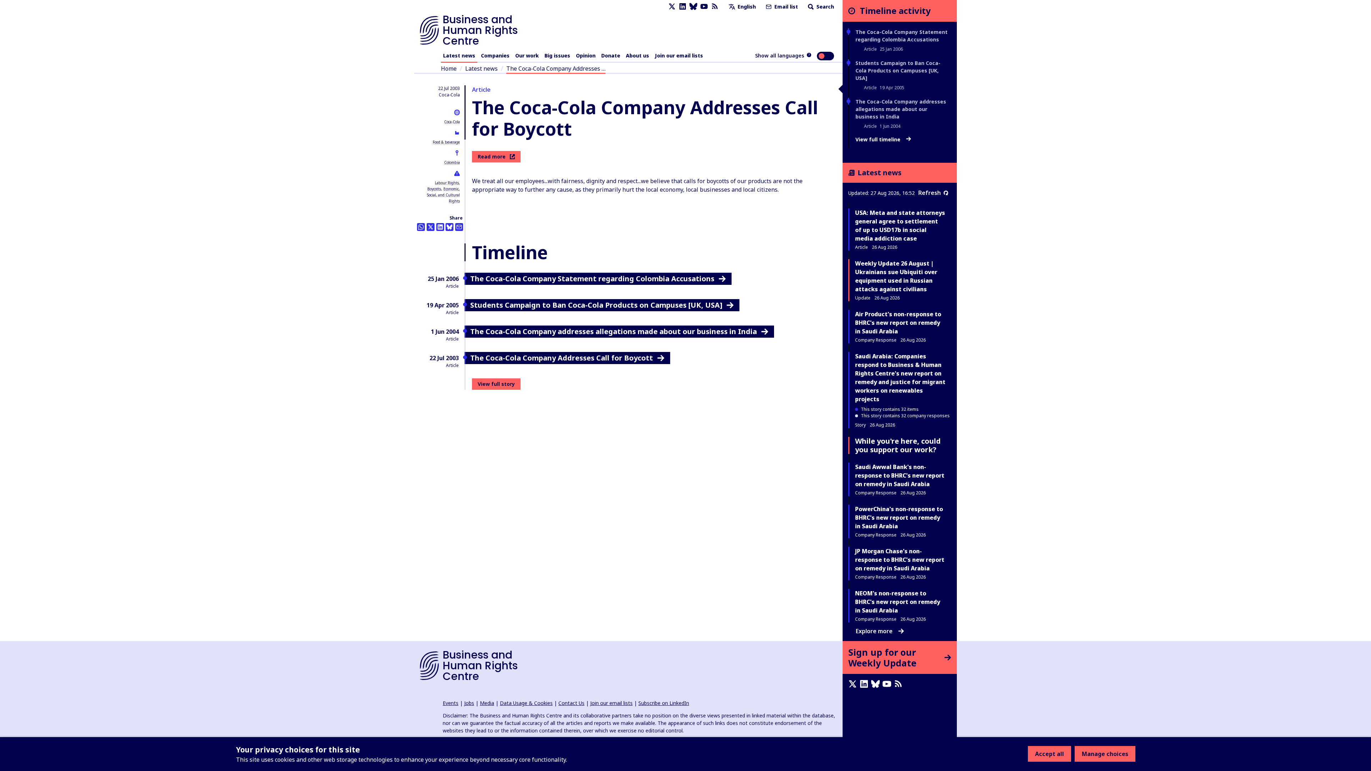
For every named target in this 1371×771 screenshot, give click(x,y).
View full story (496, 384)
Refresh (929, 193)
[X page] (672, 6)
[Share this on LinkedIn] (440, 227)
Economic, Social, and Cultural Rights (443, 194)
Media (487, 703)
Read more (492, 156)
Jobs (469, 703)
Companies (495, 55)
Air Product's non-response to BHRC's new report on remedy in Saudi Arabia (898, 322)
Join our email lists (679, 55)
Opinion (586, 55)
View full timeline (878, 139)
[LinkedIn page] (682, 6)
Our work (527, 55)
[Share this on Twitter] (431, 227)
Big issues (557, 55)
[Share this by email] (459, 227)
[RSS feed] (714, 6)
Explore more (874, 631)
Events (450, 703)
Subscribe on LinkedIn (663, 703)
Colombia (452, 162)
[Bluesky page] (693, 6)
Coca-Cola (452, 121)
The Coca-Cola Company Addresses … (556, 68)
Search (824, 6)
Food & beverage (446, 142)
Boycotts (434, 188)
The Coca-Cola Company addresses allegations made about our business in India (900, 109)
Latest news (459, 55)
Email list (785, 6)
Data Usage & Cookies (526, 703)
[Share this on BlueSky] (449, 227)
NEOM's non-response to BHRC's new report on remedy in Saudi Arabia (897, 601)
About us (637, 55)
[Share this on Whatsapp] (421, 227)
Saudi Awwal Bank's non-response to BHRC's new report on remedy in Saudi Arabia (899, 475)
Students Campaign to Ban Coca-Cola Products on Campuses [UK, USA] (897, 70)
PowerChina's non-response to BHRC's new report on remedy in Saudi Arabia (899, 517)
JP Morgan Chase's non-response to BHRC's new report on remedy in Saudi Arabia (899, 559)
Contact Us (571, 703)
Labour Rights (447, 182)
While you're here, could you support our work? (898, 445)
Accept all (1049, 754)
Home (449, 68)
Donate (610, 55)
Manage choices (1105, 754)
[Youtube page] (704, 6)
